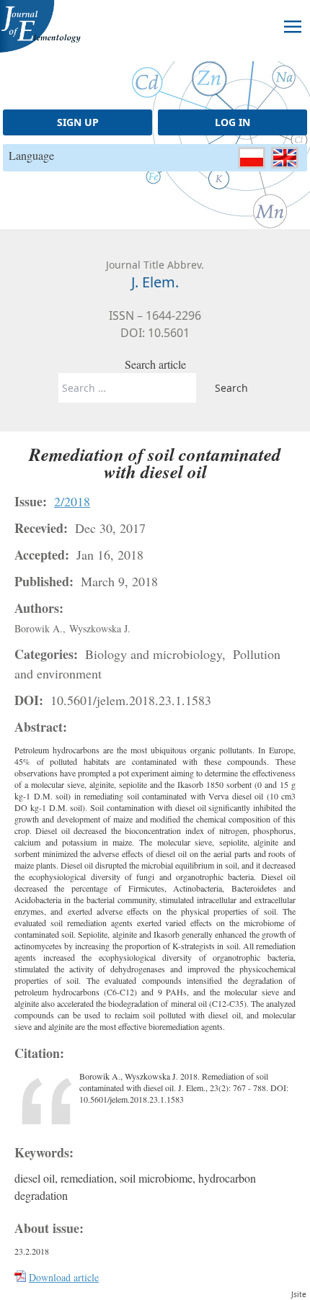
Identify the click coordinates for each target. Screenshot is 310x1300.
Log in (232, 122)
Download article (64, 1277)
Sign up (78, 122)
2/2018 (72, 501)
